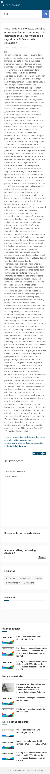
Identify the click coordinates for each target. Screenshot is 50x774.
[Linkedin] (44, 5)
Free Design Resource (36, 770)
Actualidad (10, 578)
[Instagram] (46, 5)
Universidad (29, 583)
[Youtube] (48, 5)
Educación (37, 578)
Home (5, 14)
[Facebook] (40, 5)
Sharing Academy (13, 583)
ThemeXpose (20, 770)
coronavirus (24, 578)
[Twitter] (42, 5)
